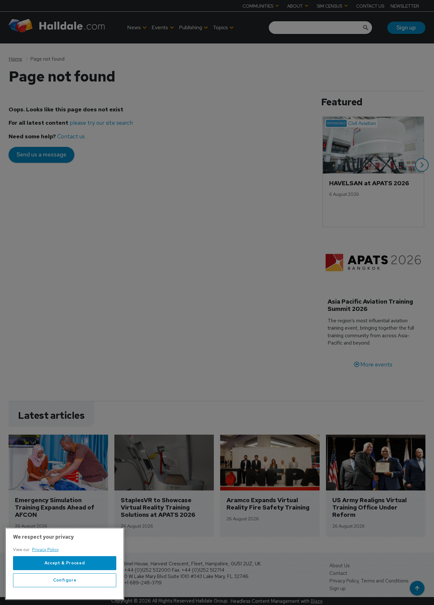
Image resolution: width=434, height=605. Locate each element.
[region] (64, 564)
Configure (65, 580)
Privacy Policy (45, 549)
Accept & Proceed (64, 563)
